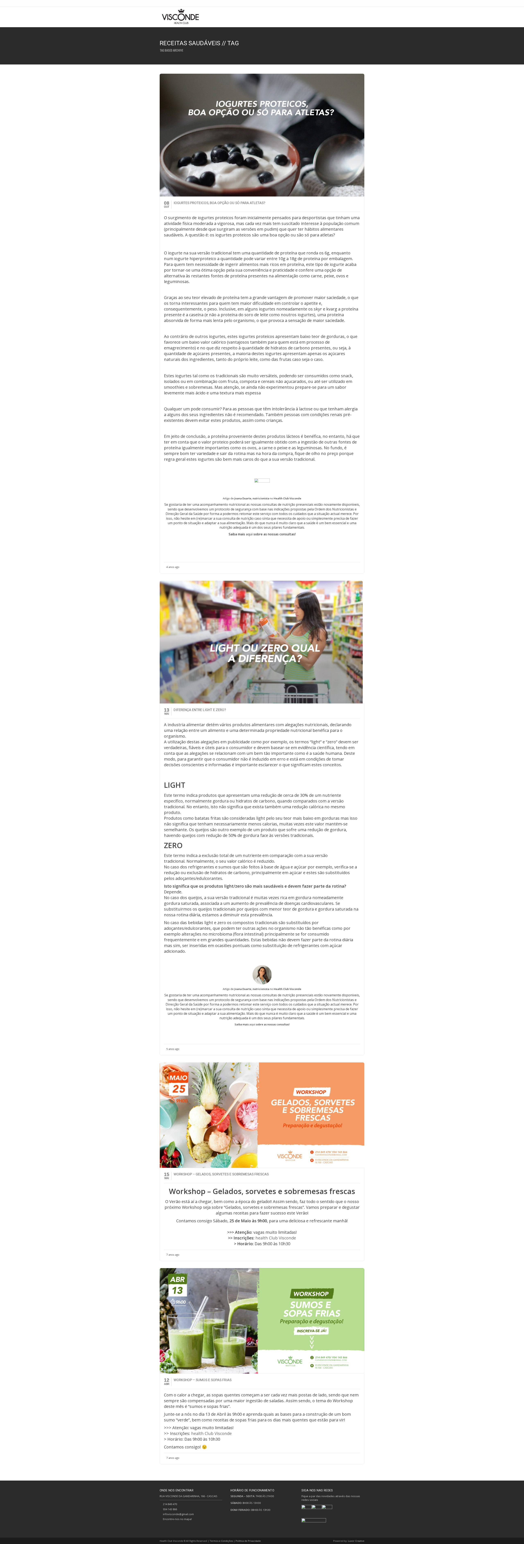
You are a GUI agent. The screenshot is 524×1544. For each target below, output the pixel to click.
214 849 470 (170, 1504)
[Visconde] (180, 17)
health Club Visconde (275, 1238)
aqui (249, 534)
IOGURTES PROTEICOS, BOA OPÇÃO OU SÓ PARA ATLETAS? (219, 203)
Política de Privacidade (248, 1540)
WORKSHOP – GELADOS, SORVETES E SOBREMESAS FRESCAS (221, 1174)
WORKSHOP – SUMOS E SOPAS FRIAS (203, 1380)
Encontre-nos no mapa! (177, 1519)
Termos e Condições (221, 1540)
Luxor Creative (356, 1540)
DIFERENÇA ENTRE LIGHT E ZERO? (200, 710)
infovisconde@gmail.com (178, 1514)
